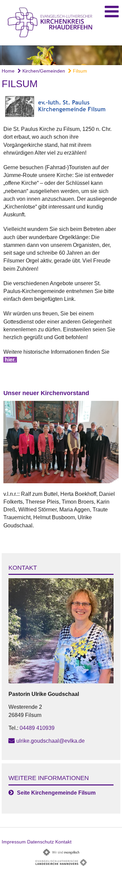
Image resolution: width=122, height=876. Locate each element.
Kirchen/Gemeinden (43, 71)
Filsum (79, 71)
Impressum (14, 841)
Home (8, 71)
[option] (61, 55)
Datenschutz (40, 841)
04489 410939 (37, 728)
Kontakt (63, 841)
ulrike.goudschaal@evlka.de (50, 741)
